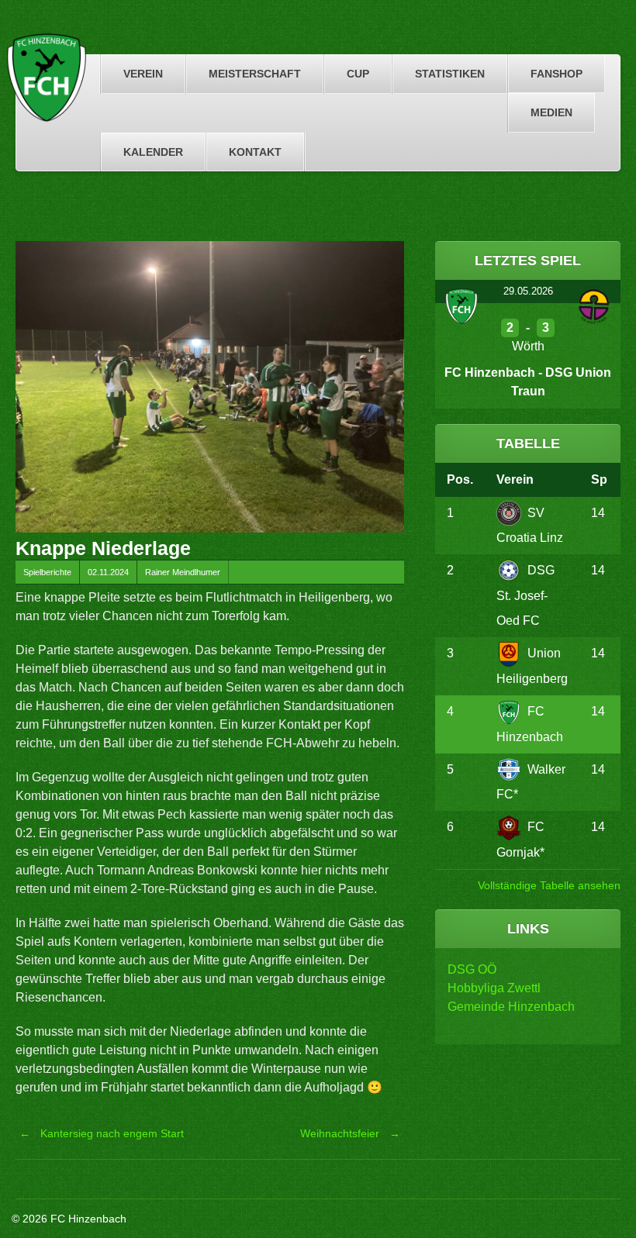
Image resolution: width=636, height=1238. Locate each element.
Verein (143, 73)
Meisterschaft (255, 73)
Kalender (153, 152)
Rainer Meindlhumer (182, 572)
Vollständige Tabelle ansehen (549, 885)
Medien (551, 112)
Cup (358, 73)
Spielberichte (47, 572)
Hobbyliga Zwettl (494, 988)
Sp (599, 479)
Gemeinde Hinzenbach (511, 1006)
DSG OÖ (472, 969)
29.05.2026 (528, 291)
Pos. (460, 479)
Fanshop (556, 73)
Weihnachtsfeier (350, 1133)
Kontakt (255, 152)
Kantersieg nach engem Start (101, 1133)
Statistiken (450, 73)
